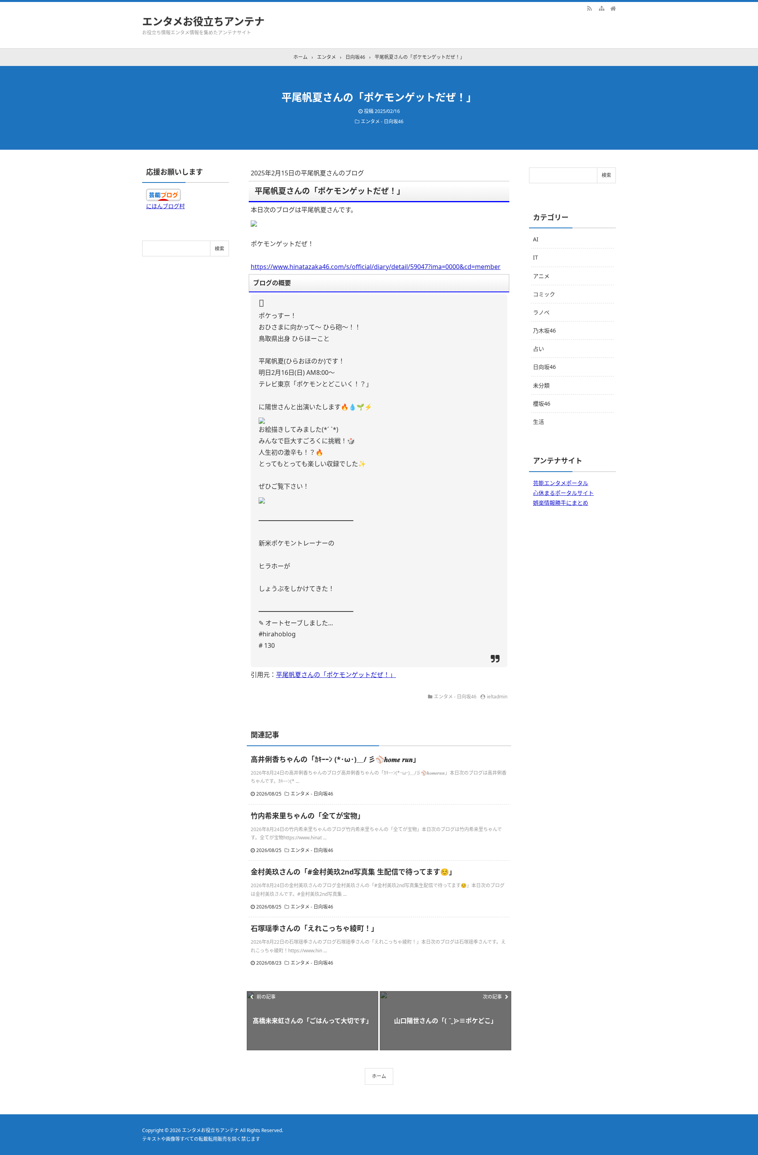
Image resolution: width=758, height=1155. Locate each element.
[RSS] (589, 8)
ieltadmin (497, 696)
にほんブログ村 (165, 206)
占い (538, 348)
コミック (544, 294)
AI (535, 239)
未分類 (541, 385)
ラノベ (541, 312)
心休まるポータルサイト (563, 493)
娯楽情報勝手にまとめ (560, 502)
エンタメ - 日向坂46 (382, 121)
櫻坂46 (541, 403)
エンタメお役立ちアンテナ (203, 21)
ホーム (379, 1076)
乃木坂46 (544, 330)
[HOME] (613, 8)
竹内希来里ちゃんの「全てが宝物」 (307, 815)
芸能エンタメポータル (560, 483)
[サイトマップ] (601, 8)
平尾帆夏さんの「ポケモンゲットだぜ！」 (336, 674)
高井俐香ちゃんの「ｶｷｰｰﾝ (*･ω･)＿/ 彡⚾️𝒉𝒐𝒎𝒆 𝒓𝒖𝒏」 (335, 759)
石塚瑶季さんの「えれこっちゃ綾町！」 (314, 928)
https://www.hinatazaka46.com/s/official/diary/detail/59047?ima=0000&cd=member (376, 266)
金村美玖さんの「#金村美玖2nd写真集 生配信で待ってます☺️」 (353, 872)
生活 (538, 421)
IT (535, 257)
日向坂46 (544, 367)
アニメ (541, 276)
